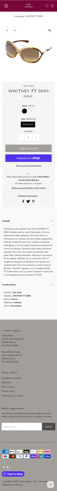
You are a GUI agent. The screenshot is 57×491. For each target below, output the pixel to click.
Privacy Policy (8, 391)
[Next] (14, 30)
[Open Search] (47, 6)
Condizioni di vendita (11, 378)
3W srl (19, 484)
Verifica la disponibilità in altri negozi (28, 188)
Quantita (28, 131)
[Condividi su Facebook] (23, 202)
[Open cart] (52, 6)
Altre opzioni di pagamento (28, 165)
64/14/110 (28, 124)
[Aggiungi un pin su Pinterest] (33, 202)
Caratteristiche (9, 284)
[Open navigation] (8, 6)
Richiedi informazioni (27, 196)
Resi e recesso (8, 386)
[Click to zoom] (49, 30)
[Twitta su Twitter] (28, 202)
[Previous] (7, 30)
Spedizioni (6, 382)
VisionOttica (25, 481)
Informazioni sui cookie (12, 395)
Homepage (19, 16)
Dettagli (6, 221)
